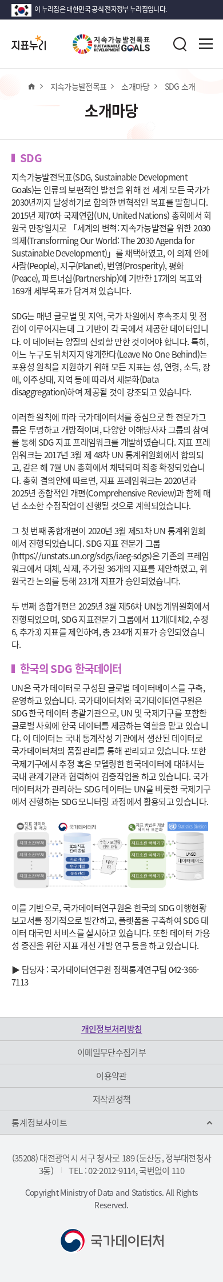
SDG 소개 (180, 86)
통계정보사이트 (39, 1122)
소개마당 (135, 86)
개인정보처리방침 (111, 1029)
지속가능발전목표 (78, 86)
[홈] (31, 86)
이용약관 (111, 1075)
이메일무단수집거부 (111, 1052)
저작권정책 (112, 1099)
